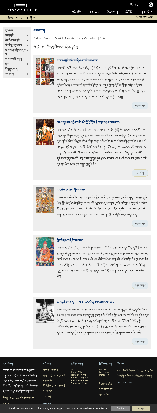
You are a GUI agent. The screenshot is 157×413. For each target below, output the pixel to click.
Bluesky (103, 369)
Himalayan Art (78, 374)
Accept (140, 408)
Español (58, 38)
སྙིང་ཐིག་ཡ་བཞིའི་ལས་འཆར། (70, 240)
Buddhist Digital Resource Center (79, 379)
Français (69, 38)
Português (81, 38)
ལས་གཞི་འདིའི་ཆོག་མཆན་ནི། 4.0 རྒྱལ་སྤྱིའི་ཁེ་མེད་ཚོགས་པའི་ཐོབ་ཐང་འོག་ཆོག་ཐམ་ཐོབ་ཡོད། (135, 374)
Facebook (104, 372)
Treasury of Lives (79, 383)
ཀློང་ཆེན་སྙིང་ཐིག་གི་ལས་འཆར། (71, 190)
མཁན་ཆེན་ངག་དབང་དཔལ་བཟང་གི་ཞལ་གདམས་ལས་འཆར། (85, 302)
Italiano (93, 38)
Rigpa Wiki (76, 372)
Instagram (104, 374)
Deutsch (47, 38)
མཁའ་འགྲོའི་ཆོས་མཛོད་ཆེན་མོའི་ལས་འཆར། (77, 61)
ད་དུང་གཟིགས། (140, 105)
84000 (74, 369)
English (37, 38)
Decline (120, 408)
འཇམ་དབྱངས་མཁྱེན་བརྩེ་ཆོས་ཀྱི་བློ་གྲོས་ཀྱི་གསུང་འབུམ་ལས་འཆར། (88, 122)
